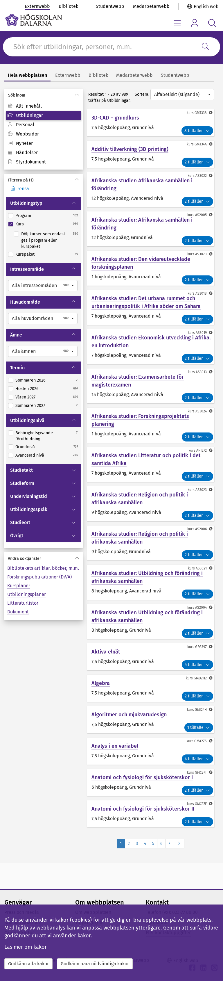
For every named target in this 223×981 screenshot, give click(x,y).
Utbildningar (29, 115)
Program (23, 215)
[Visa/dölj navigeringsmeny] (177, 23)
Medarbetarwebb (151, 6)
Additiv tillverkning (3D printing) (129, 149)
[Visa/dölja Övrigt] (76, 535)
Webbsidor (27, 134)
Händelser (27, 152)
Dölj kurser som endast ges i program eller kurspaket (43, 240)
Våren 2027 (25, 397)
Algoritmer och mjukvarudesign (129, 714)
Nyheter (24, 143)
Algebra (100, 683)
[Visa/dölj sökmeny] (212, 23)
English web (206, 6)
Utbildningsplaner (26, 594)
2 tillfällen (194, 162)
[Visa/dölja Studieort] (76, 522)
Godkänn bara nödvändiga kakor (95, 963)
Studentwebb (110, 6)
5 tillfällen (194, 664)
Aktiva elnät (105, 652)
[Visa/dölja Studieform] (76, 483)
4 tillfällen (194, 758)
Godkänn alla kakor (28, 963)
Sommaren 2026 (30, 380)
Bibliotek (68, 6)
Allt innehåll (29, 106)
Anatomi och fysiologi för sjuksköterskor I (142, 777)
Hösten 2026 (27, 388)
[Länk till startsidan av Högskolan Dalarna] (33, 20)
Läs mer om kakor (25, 947)
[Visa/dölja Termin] (76, 368)
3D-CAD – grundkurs (115, 118)
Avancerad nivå (29, 455)
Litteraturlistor (22, 603)
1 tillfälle (195, 727)
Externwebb (37, 6)
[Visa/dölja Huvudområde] (76, 302)
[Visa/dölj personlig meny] (194, 23)
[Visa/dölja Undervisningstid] (76, 496)
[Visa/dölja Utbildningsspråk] (76, 509)
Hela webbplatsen (27, 75)
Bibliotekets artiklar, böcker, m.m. (43, 568)
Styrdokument (31, 162)
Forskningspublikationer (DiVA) (39, 577)
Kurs (19, 224)
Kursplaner (18, 585)
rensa (23, 188)
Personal (25, 124)
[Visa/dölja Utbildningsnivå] (76, 420)
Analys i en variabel (114, 746)
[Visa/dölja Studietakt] (76, 470)
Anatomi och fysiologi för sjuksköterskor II (142, 809)
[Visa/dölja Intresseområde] (76, 269)
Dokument (18, 612)
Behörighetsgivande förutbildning (34, 436)
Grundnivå (25, 446)
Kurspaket (25, 254)
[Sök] (205, 47)
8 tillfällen (194, 130)
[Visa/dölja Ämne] (76, 335)
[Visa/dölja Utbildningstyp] (76, 203)
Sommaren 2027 (30, 405)
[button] (43, 285)
